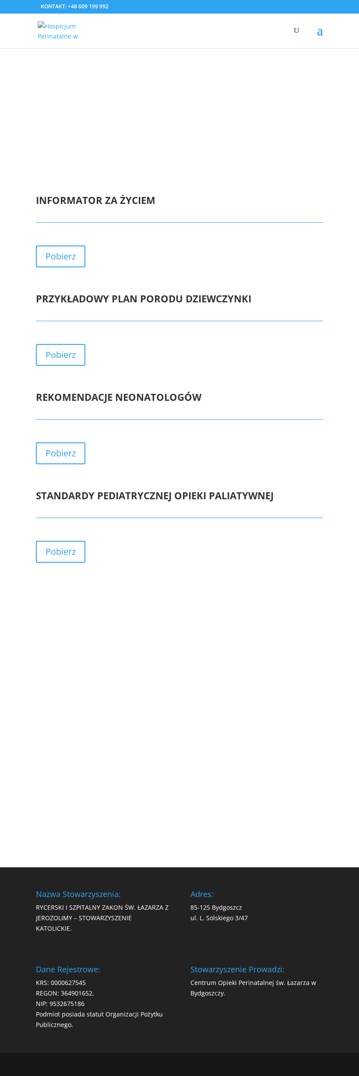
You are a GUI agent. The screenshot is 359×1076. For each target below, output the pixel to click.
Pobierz (61, 256)
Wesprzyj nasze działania (179, 806)
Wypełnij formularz (176, 774)
